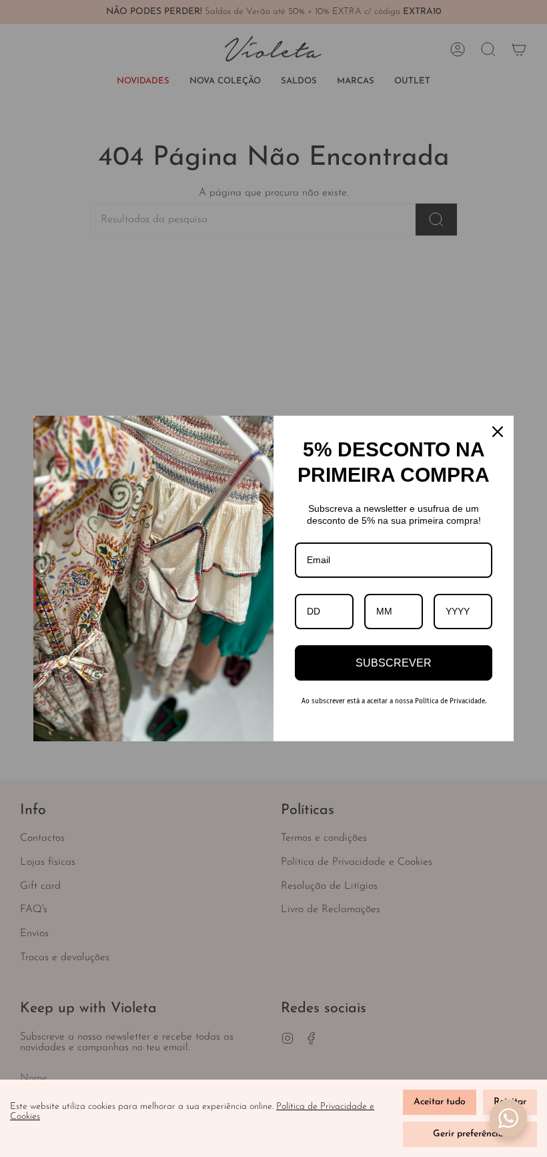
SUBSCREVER (394, 663)
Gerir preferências (470, 1134)
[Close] (498, 432)
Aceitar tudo (440, 1102)
